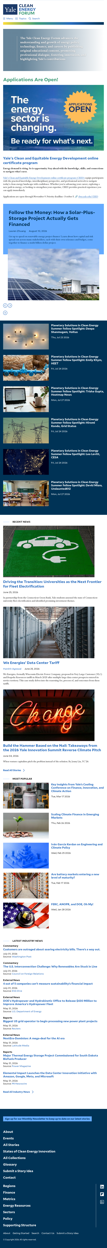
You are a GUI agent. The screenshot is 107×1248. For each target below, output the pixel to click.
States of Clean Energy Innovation (29, 1151)
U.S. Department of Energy (26, 1011)
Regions (9, 1186)
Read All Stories (12, 770)
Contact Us (47, 1233)
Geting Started (21, 1233)
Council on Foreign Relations (28, 973)
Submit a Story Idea (18, 1171)
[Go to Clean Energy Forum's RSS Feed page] (102, 1202)
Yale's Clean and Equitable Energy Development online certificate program (50, 160)
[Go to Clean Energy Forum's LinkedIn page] (102, 1187)
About (8, 1132)
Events (8, 1138)
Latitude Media (20, 1045)
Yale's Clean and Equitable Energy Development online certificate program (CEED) (44, 177)
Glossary (10, 1164)
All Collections (14, 1158)
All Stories (11, 1145)
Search (36, 18)
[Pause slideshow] (5, 313)
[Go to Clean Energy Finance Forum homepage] (19, 9)
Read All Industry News (16, 1091)
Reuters (16, 1028)
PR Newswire (19, 1083)
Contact (9, 1177)
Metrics (9, 1199)
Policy (7, 1219)
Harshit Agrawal (12, 669)
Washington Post (21, 956)
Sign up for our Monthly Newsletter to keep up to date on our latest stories (47, 1118)
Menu (9, 18)
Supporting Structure (19, 1225)
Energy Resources (17, 1205)
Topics (22, 18)
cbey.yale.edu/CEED (88, 196)
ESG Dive (17, 991)
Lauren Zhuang (17, 231)
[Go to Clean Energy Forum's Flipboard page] (102, 1194)
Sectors (9, 1212)
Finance (9, 1192)
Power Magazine (21, 1066)
